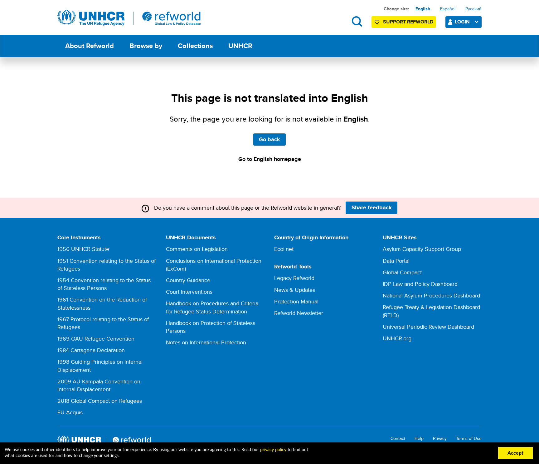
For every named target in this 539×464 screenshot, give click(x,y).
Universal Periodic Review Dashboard (428, 327)
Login (462, 21)
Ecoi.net (284, 249)
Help (419, 439)
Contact (398, 439)
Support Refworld (408, 21)
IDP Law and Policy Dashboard (420, 284)
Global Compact (402, 272)
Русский (473, 9)
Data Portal (396, 261)
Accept (515, 453)
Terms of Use (469, 439)
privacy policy (273, 450)
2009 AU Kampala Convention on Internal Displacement (98, 385)
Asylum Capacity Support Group (422, 249)
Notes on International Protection (206, 342)
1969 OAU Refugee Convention (95, 338)
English (422, 9)
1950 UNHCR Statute (83, 249)
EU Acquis (70, 412)
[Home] (129, 17)
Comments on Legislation (197, 249)
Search (357, 21)
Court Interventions (189, 292)
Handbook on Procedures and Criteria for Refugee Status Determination (212, 307)
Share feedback (372, 207)
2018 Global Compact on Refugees (99, 401)
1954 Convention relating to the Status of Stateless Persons (104, 284)
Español (447, 9)
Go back (269, 139)
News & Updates (294, 290)
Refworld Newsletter (298, 313)
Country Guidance (188, 280)
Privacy (440, 439)
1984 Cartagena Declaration (91, 350)
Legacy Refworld (294, 278)
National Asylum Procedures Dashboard (431, 295)
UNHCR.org (397, 338)
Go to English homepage (269, 159)
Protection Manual (296, 301)
